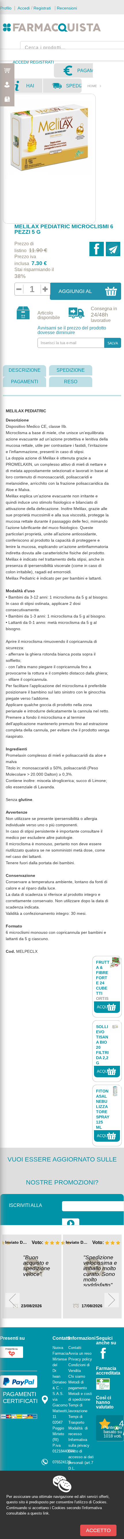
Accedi (23, 8)
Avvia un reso (79, 1353)
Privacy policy (80, 1359)
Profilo (6, 8)
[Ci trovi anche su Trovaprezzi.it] (11, 1352)
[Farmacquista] (52, 27)
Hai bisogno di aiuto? (34, 88)
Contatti (74, 1348)
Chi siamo (76, 1376)
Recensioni (67, 8)
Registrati (42, 8)
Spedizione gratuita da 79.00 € (74, 88)
